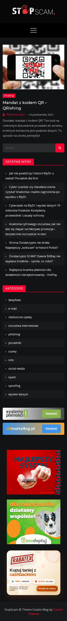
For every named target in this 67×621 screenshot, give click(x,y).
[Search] (59, 147)
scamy (12, 351)
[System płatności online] (33, 472)
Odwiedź (51, 413)
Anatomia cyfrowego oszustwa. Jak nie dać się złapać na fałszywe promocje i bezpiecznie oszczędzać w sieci (32, 229)
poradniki (14, 343)
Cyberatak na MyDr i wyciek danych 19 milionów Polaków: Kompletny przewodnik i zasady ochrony (32, 210)
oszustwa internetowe (23, 326)
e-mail (12, 308)
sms (11, 360)
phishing (9, 95)
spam (12, 377)
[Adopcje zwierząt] (33, 521)
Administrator (15, 114)
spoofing (14, 386)
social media (16, 369)
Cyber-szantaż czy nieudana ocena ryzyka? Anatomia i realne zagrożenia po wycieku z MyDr (32, 192)
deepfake (14, 300)
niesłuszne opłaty (20, 317)
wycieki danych (18, 394)
